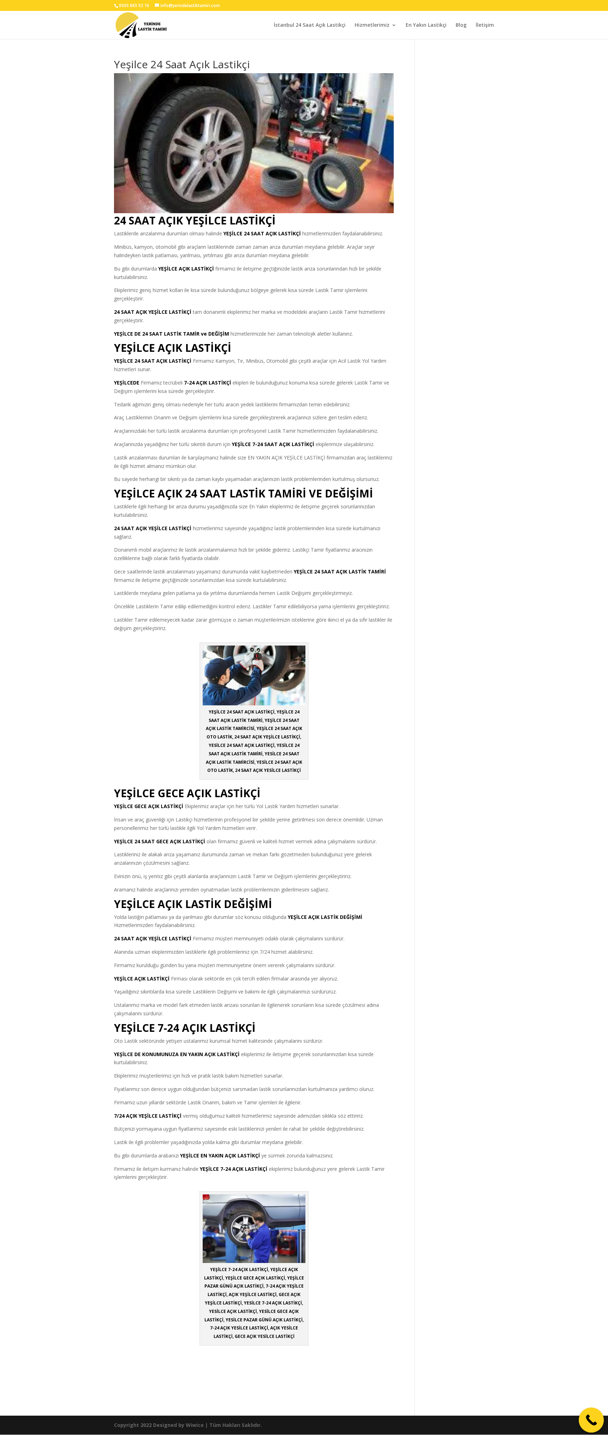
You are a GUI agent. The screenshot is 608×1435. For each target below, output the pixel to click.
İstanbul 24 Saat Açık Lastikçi (310, 25)
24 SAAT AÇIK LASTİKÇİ (272, 233)
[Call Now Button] (591, 1420)
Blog (461, 25)
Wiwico (195, 1425)
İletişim (485, 25)
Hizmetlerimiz (372, 25)
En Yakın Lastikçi (426, 25)
